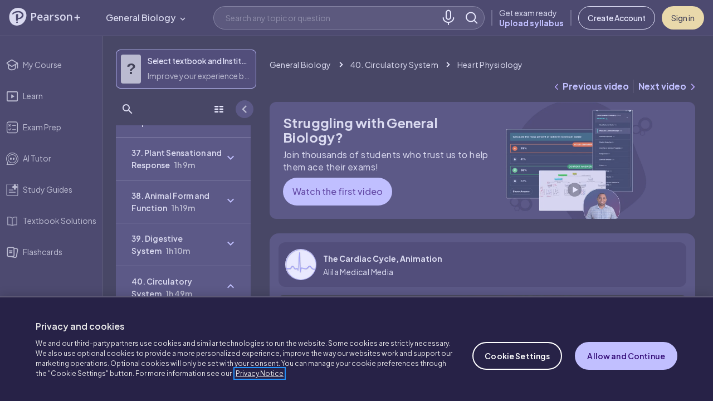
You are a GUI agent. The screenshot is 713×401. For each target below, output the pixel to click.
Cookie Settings (517, 356)
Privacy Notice (260, 373)
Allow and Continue (626, 356)
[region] (356, 348)
